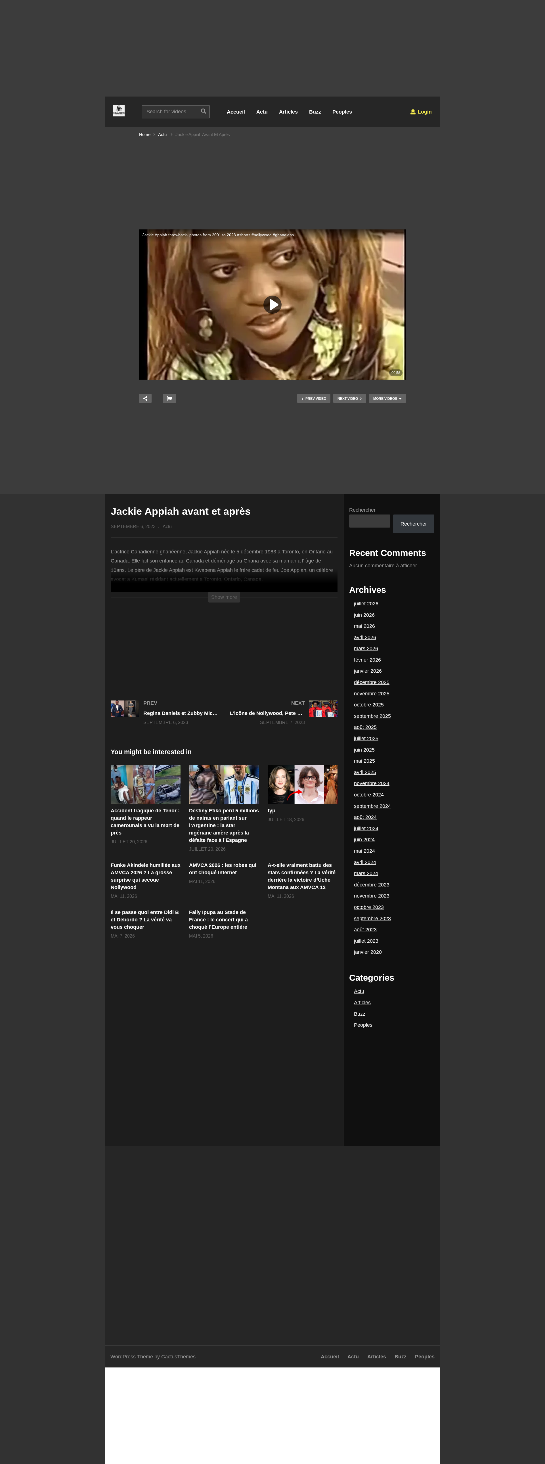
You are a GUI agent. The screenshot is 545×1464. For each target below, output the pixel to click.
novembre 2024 (371, 783)
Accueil (236, 112)
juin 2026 (364, 615)
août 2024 (365, 817)
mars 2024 (366, 873)
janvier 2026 (368, 671)
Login (424, 112)
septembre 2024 (372, 806)
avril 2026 (365, 637)
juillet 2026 (366, 603)
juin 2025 (364, 750)
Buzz (315, 112)
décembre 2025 (371, 682)
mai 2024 (364, 851)
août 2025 (365, 727)
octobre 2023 (369, 907)
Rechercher (362, 510)
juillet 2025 (366, 738)
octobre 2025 (369, 705)
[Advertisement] (272, 48)
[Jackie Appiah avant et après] (146, 784)
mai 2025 (364, 761)
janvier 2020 (368, 952)
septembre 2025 (372, 716)
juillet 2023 (366, 941)
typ (271, 810)
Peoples (342, 112)
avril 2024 (365, 862)
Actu (262, 112)
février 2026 (367, 660)
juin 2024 (364, 839)
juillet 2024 (366, 828)
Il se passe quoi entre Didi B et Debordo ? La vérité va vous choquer (145, 919)
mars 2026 (366, 648)
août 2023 (365, 929)
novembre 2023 (371, 896)
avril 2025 (365, 772)
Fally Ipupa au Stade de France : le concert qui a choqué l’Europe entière (218, 919)
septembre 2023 (372, 918)
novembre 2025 (371, 694)
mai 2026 (364, 626)
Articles (288, 112)
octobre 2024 (369, 795)
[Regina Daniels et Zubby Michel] (165, 718)
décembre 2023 (371, 885)
